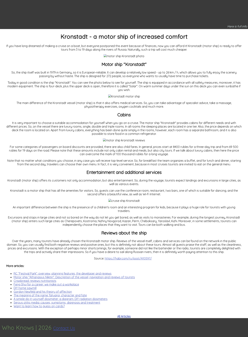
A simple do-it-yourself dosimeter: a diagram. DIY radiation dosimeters (60, 299)
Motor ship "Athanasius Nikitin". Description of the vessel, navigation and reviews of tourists (74, 277)
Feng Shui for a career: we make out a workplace (46, 284)
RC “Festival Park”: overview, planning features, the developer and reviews (62, 273)
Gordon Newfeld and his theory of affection (43, 291)
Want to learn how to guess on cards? (39, 306)
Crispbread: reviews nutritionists (35, 281)
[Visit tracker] (244, 327)
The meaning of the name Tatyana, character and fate (50, 295)
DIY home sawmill (25, 288)
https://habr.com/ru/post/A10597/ (128, 258)
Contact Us (64, 328)
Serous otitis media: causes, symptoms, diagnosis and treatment (57, 302)
